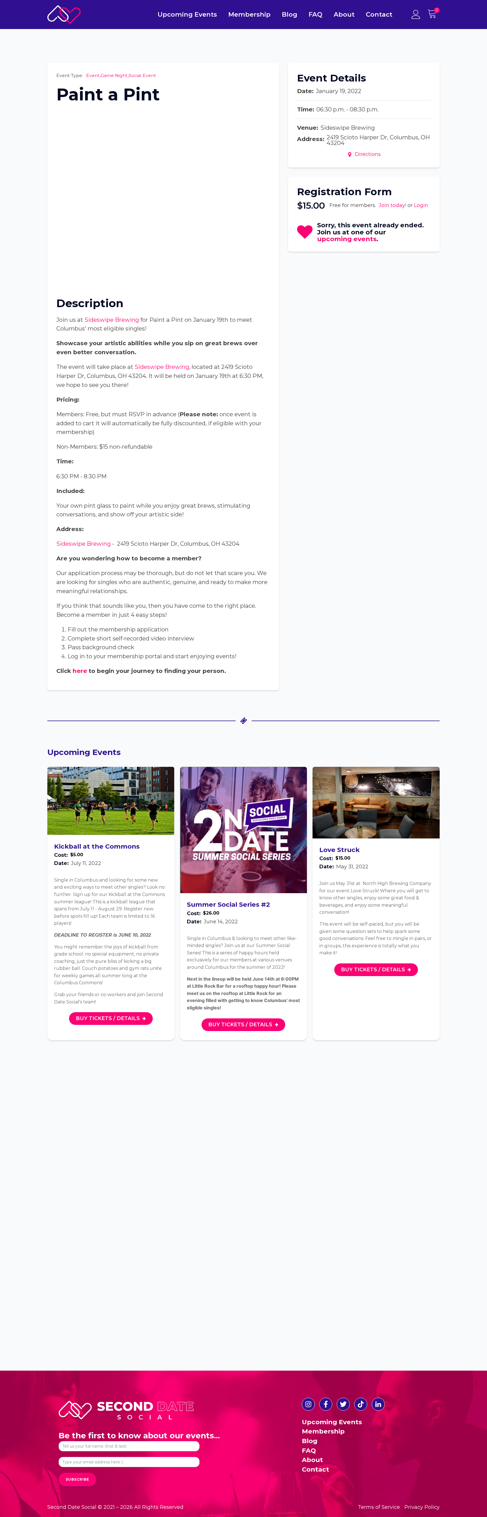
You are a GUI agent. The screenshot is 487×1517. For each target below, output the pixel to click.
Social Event (142, 75)
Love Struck (339, 850)
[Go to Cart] (433, 14)
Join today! (392, 205)
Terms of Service (379, 1507)
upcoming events (347, 239)
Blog (289, 14)
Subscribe (77, 1479)
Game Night (114, 75)
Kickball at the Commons (97, 846)
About (344, 14)
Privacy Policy (422, 1507)
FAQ (315, 14)
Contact (379, 14)
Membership (249, 14)
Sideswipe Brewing (112, 319)
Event (93, 75)
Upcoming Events (187, 14)
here (80, 670)
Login (421, 205)
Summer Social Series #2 (228, 904)
